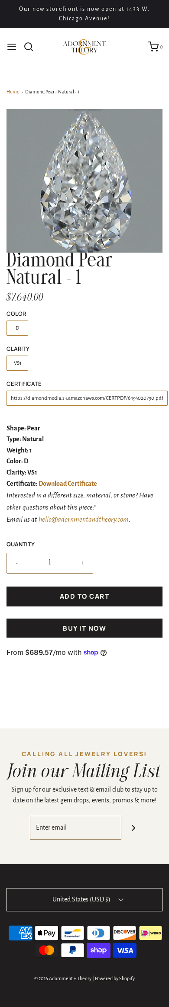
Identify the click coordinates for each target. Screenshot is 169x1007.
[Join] (133, 828)
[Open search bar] (31, 46)
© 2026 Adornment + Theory (62, 978)
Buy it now (84, 628)
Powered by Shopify (115, 978)
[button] (84, 181)
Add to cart (85, 596)
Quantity (20, 544)
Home (13, 91)
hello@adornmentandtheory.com (84, 519)
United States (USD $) (82, 899)
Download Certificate (68, 483)
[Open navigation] (11, 46)
